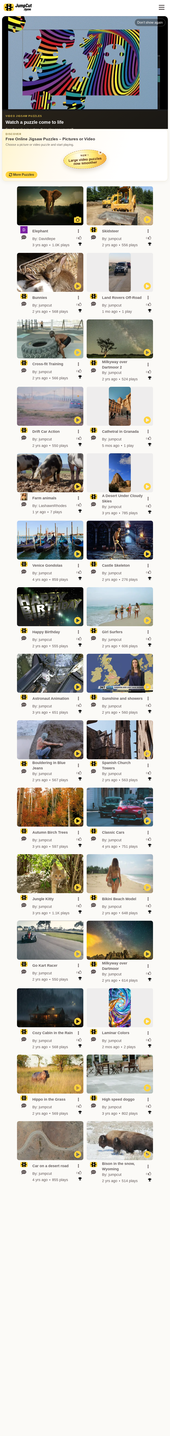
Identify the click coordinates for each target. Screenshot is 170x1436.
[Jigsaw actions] (78, 231)
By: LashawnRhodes (49, 506)
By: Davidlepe (43, 239)
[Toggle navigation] (162, 7)
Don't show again (150, 22)
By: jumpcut (111, 239)
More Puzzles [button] (23, 174)
